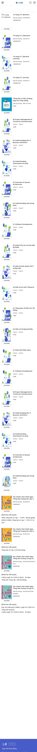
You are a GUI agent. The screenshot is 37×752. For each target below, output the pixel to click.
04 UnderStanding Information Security (20, 162)
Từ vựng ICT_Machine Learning (21, 57)
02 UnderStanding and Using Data (23, 204)
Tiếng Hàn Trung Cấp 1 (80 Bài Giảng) (14, 580)
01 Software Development (22, 224)
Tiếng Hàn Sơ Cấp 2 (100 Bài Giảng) (13, 550)
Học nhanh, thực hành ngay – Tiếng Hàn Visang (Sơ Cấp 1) (23, 498)
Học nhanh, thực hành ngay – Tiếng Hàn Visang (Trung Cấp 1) (23, 558)
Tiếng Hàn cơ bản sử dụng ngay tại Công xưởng (22, 99)
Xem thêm (7, 29)
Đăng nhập (2, 2)
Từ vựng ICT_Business (21, 14)
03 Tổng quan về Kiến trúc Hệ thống (24, 309)
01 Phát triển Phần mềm (22, 350)
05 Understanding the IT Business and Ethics (22, 141)
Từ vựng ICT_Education (21, 35)
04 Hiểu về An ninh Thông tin (23, 287)
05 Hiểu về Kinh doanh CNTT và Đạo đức (23, 267)
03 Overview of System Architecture (21, 183)
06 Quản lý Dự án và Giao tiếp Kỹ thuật (24, 246)
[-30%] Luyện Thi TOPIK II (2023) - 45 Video (16, 577)
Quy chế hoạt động (9, 748)
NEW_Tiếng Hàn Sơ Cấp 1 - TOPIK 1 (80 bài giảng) (18, 518)
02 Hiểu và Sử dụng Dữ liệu (23, 329)
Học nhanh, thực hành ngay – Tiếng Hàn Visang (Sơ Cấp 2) (23, 530)
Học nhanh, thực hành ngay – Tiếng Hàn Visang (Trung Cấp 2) (23, 588)
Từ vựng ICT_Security (21, 77)
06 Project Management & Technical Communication (22, 120)
